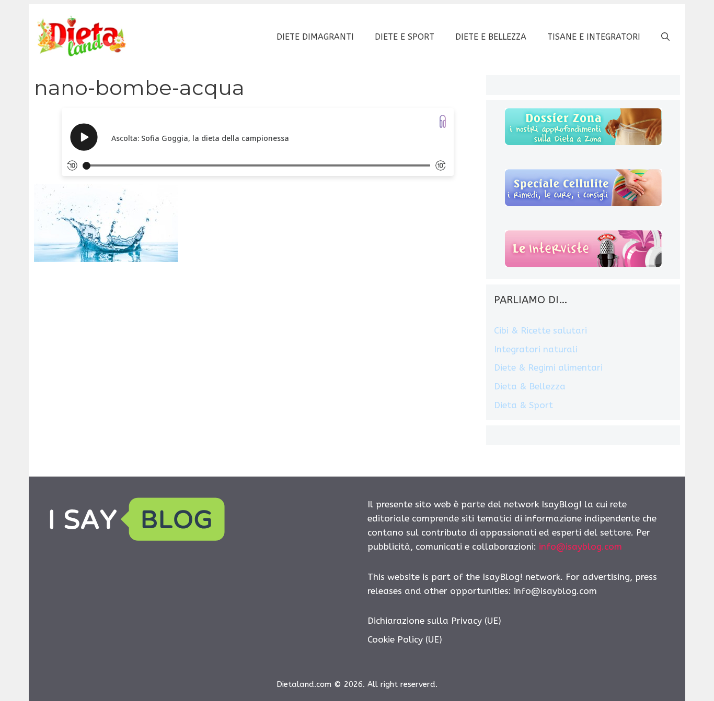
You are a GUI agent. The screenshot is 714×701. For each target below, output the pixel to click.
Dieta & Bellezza (530, 386)
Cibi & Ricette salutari (540, 330)
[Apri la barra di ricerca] (665, 37)
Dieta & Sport (523, 405)
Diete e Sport (404, 37)
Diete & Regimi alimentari (548, 367)
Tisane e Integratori (593, 37)
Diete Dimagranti (315, 37)
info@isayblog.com (580, 546)
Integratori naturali (536, 349)
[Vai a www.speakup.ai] (443, 121)
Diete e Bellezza (490, 37)
